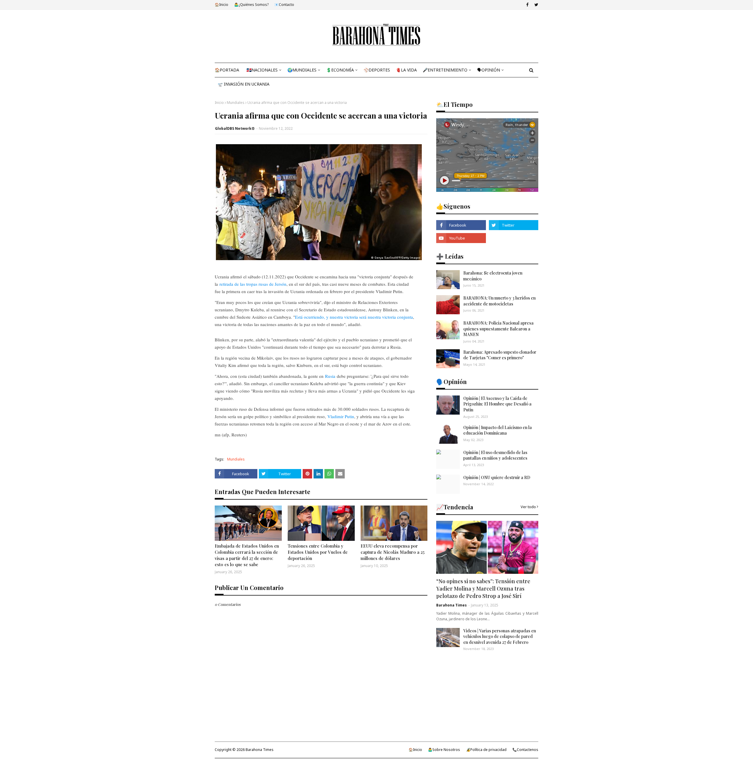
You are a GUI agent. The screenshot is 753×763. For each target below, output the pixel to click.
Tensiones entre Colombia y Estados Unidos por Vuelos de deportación (318, 552)
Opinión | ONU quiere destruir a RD (496, 477)
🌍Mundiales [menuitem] (301, 70)
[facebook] (527, 4)
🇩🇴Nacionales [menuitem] (262, 70)
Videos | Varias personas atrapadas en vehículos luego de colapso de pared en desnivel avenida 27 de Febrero (499, 636)
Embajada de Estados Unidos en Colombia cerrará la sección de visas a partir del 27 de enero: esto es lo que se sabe (247, 555)
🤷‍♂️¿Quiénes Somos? (251, 4)
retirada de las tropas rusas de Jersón (252, 284)
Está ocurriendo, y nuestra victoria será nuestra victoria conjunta (354, 317)
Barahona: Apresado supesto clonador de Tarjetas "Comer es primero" (499, 355)
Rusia (330, 376)
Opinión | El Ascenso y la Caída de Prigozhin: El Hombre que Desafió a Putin (497, 404)
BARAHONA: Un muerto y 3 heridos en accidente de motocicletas (499, 301)
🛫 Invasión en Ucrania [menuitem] (243, 84)
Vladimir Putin (340, 416)
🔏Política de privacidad (486, 749)
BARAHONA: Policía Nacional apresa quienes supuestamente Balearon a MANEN (498, 328)
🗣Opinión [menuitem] (488, 70)
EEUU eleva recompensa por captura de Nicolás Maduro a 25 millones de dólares (392, 552)
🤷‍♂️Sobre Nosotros (444, 749)
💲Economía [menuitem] (340, 70)
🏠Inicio (221, 4)
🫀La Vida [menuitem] (406, 70)
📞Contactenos (525, 749)
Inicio (219, 102)
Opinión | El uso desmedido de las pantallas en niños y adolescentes (495, 455)
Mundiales (235, 102)
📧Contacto (284, 4)
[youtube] (461, 238)
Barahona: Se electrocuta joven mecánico (492, 276)
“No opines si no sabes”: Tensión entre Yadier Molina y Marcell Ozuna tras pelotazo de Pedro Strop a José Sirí (483, 588)
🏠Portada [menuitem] (227, 70)
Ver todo (528, 506)
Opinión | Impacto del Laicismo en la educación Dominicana (497, 430)
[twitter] (535, 4)
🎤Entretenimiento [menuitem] (445, 70)
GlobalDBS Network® (235, 128)
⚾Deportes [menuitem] (377, 70)
